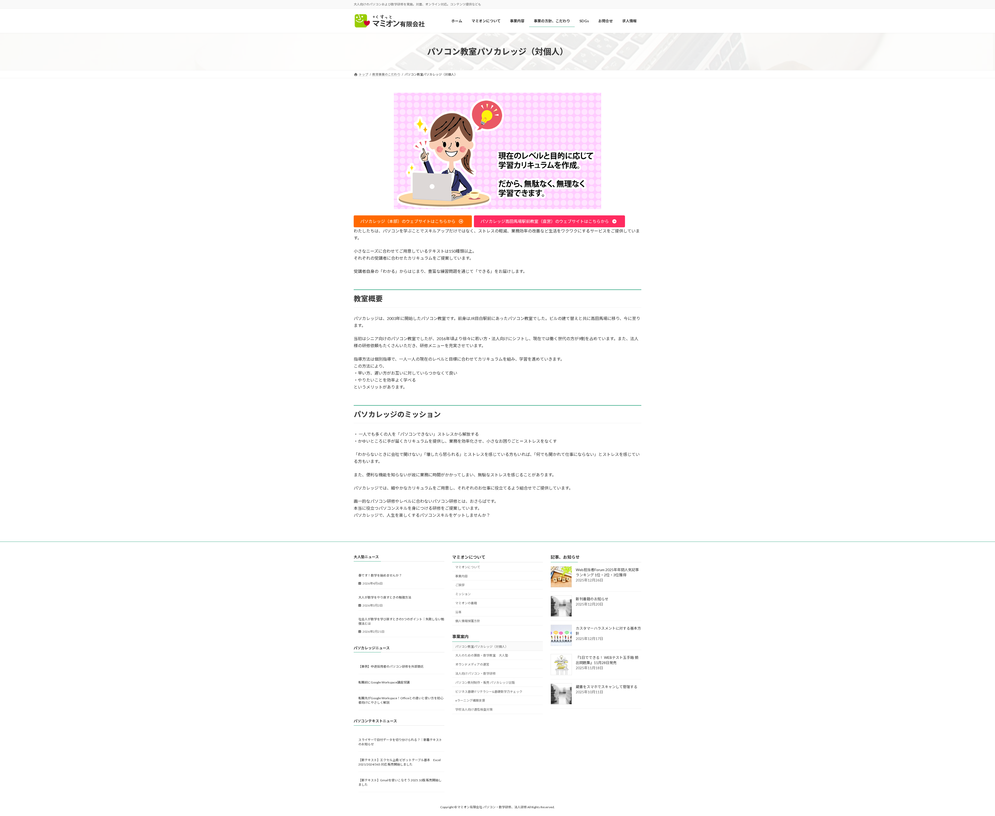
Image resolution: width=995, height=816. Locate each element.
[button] (413, 221)
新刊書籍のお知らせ (592, 599)
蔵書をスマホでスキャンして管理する (606, 686)
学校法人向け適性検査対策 (474, 709)
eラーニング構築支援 (470, 700)
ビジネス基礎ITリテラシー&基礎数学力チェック (488, 691)
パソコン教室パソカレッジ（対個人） (481, 646)
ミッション (463, 594)
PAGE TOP (969, 786)
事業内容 (461, 576)
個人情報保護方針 (467, 621)
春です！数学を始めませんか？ (380, 575)
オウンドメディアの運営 (472, 664)
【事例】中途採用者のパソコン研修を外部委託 (391, 666)
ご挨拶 (460, 585)
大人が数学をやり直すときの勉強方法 (384, 597)
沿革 (458, 612)
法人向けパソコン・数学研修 (475, 673)
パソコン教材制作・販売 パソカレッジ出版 (485, 682)
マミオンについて (467, 567)
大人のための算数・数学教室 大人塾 (481, 655)
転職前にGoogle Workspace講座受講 (384, 682)
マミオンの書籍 (466, 603)
